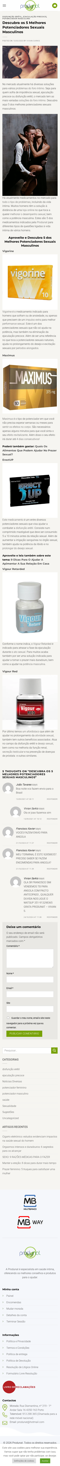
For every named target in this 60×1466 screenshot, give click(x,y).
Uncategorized (10, 1118)
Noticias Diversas (12, 1081)
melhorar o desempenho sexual (27, 214)
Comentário (13, 946)
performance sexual (13, 323)
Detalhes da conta (16, 1315)
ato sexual (19, 651)
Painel (9, 1295)
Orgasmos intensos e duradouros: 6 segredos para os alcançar (27, 1149)
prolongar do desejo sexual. (17, 548)
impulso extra (33, 319)
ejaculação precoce (13, 1075)
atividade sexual (44, 735)
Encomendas (13, 1302)
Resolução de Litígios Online (22, 1367)
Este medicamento (12, 519)
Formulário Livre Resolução (21, 1373)
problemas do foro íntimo (30, 88)
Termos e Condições (17, 1347)
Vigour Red (9, 671)
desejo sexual (45, 743)
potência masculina (34, 664)
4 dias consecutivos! (28, 439)
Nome (10, 973)
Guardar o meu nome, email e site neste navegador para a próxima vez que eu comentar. (28, 1023)
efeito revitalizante (17, 434)
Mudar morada (14, 1308)
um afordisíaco (30, 731)
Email (9, 988)
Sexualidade (9, 1106)
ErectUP (7, 459)
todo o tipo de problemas (16, 201)
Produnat (42, 222)
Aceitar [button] (45, 1461)
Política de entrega (16, 1354)
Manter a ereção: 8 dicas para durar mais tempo (29, 1163)
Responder (52, 799)
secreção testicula (12, 751)
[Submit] (54, 1050)
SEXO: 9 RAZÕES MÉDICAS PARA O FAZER (26, 1157)
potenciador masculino (15, 1093)
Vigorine (8, 251)
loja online (28, 210)
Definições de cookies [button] (24, 1461)
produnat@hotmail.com (30, 1422)
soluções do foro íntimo (32, 100)
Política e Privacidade (18, 1341)
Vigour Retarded (13, 569)
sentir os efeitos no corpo (16, 426)
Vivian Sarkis (33, 41)
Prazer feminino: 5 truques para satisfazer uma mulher (28, 1171)
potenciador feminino (14, 1087)
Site (8, 1003)
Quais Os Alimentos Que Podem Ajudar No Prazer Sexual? (29, 450)
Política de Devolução (18, 1360)
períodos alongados (27, 348)
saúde (5, 1099)
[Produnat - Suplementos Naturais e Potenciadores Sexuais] (30, 5)
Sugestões (8, 1112)
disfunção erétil (11, 1069)
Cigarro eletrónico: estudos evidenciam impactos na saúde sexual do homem (29, 1138)
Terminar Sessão (15, 1321)
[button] (4, 5)
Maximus (8, 355)
